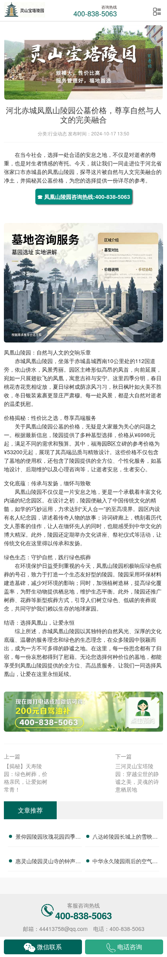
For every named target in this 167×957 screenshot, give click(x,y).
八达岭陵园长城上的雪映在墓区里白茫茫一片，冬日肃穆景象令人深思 (125, 837)
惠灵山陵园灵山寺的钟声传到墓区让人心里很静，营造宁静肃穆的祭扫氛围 (48, 862)
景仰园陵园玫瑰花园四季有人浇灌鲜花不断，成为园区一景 (48, 837)
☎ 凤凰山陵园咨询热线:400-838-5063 (83, 196)
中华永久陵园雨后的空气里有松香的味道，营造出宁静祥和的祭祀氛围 (125, 862)
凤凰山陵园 (61, 172)
